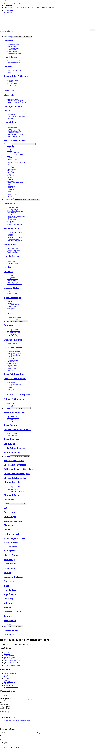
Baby (6, 508)
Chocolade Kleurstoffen (15, 478)
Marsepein (9, 95)
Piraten (7, 572)
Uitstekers (8, 271)
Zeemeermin (10, 620)
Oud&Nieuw (10, 563)
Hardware (9, 267)
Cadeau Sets (9, 635)
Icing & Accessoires (13, 256)
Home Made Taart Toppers (17, 395)
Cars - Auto (9, 512)
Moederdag (9, 559)
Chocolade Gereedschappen (17, 473)
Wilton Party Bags (12, 452)
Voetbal (7, 607)
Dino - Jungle (10, 516)
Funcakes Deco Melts (14, 460)
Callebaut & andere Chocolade (18, 469)
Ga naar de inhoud (5, 1)
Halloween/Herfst (12, 534)
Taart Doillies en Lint (14, 374)
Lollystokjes (9, 443)
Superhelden (10, 594)
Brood (7, 111)
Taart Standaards (12, 439)
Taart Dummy (10, 425)
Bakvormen (9, 203)
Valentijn (8, 603)
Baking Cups (10, 244)
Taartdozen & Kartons (14, 412)
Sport (6, 585)
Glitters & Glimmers (14, 399)
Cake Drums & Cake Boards (17, 429)
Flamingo (8, 525)
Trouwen (8, 616)
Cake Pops (9, 499)
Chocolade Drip (11, 495)
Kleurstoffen (10, 122)
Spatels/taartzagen (12, 297)
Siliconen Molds (11, 288)
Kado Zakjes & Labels (14, 448)
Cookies (7, 313)
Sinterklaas (9, 581)
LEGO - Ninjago (12, 555)
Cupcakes (8, 325)
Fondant (8, 66)
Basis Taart (9, 91)
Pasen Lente (9, 568)
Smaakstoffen (10, 57)
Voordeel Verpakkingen (15, 140)
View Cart (7, 744)
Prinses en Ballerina (13, 577)
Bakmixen (8, 40)
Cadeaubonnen (11, 630)
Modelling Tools (11, 228)
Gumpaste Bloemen (13, 340)
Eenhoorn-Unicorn (13, 521)
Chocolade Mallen (12, 482)
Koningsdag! (10, 550)
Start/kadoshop (11, 590)
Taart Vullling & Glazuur (16, 76)
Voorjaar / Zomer (12, 612)
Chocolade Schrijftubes (15, 465)
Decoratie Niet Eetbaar (15, 378)
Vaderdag (8, 598)
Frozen (7, 529)
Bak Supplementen (13, 106)
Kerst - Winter (11, 543)
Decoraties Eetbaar (13, 347)
